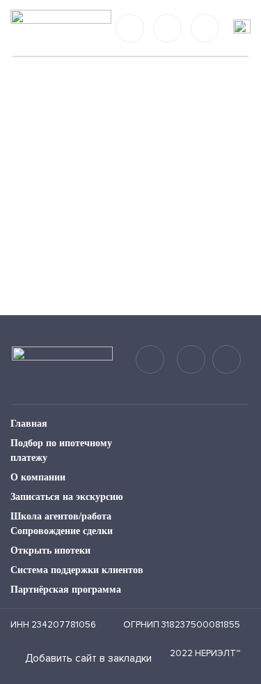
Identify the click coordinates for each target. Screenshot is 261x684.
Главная (28, 423)
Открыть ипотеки (50, 550)
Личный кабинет (205, 28)
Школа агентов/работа (60, 516)
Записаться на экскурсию (66, 497)
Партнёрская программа (65, 589)
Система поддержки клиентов (76, 570)
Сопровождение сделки (61, 531)
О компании (37, 477)
